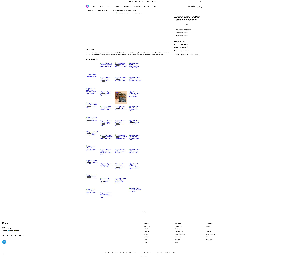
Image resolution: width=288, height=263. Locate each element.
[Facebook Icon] (3, 235)
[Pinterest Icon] (24, 235)
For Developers (179, 228)
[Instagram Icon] (11, 235)
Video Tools (147, 228)
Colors (145, 239)
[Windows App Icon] (16, 231)
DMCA (166, 252)
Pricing (177, 242)
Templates (146, 237)
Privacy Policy (115, 252)
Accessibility (180, 252)
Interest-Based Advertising (146, 252)
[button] (95, 6)
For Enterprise (178, 226)
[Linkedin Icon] (15, 235)
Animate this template (182, 32)
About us (208, 231)
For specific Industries (180, 234)
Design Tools (147, 231)
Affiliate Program (210, 234)
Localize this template (182, 35)
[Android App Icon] (11, 231)
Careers (208, 228)
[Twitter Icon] (7, 235)
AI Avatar (177, 239)
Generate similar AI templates (183, 29)
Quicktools (177, 237)
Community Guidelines (158, 252)
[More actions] (110, 64)
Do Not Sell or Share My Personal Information (129, 252)
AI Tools (146, 234)
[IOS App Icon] (4, 231)
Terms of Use (107, 252)
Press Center (209, 239)
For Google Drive (179, 231)
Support (208, 226)
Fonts (145, 242)
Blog (207, 237)
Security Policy (173, 252)
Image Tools (147, 226)
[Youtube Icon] (20, 235)
